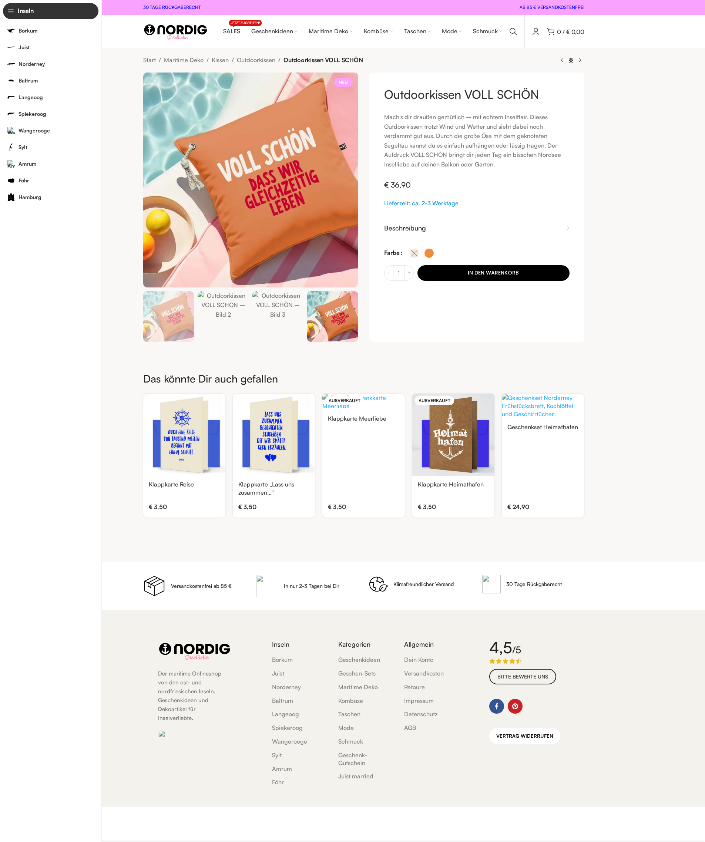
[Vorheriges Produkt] (562, 60)
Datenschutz (420, 714)
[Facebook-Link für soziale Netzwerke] (496, 706)
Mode (346, 727)
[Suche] (513, 31)
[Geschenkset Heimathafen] (543, 406)
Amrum (282, 768)
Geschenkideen (359, 659)
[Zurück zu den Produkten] (571, 60)
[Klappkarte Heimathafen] (453, 435)
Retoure (414, 687)
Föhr (278, 782)
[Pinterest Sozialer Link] (515, 706)
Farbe (392, 252)
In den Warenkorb (493, 272)
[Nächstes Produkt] (579, 60)
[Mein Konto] (535, 31)
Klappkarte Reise (171, 484)
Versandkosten (424, 673)
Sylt (277, 755)
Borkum (282, 659)
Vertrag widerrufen (524, 736)
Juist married (355, 776)
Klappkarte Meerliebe (357, 418)
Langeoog (285, 714)
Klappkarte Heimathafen (451, 484)
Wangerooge (289, 741)
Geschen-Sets (357, 673)
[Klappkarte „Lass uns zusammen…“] (274, 435)
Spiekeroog (287, 727)
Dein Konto (418, 659)
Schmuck (350, 741)
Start (149, 60)
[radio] (414, 253)
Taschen (349, 714)
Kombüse (350, 700)
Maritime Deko (184, 60)
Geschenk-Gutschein (352, 759)
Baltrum (282, 700)
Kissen (220, 60)
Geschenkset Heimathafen (542, 427)
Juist (278, 673)
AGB (410, 727)
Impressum (419, 700)
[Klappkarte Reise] (184, 435)
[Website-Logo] (175, 30)
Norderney (286, 687)
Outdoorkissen (256, 60)
